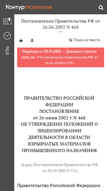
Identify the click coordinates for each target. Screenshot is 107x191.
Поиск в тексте (86, 40)
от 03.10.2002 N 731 (59, 170)
